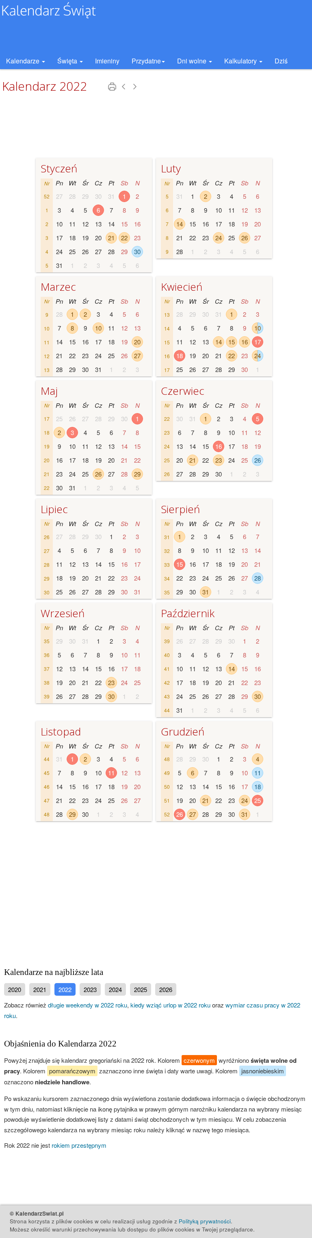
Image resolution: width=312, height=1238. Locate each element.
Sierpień (180, 509)
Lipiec (54, 509)
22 (124, 237)
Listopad (61, 731)
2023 (90, 989)
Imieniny (107, 60)
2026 (165, 989)
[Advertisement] (156, 890)
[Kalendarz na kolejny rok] (135, 89)
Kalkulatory (241, 60)
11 (111, 772)
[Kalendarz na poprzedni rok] (124, 89)
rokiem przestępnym (79, 1145)
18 (179, 355)
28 (257, 578)
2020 (14, 989)
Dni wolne (192, 60)
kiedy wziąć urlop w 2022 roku (170, 1005)
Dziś (281, 60)
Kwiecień (181, 286)
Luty (171, 168)
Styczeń (59, 168)
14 (179, 224)
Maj (49, 390)
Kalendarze (23, 60)
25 (257, 800)
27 (137, 355)
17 (257, 341)
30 (137, 251)
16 (244, 341)
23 (218, 460)
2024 (115, 989)
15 (231, 341)
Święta (68, 60)
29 (137, 474)
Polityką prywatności (205, 1221)
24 (218, 237)
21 (111, 237)
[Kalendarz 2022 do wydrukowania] (113, 89)
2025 (140, 989)
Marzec (58, 286)
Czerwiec (182, 390)
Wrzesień (62, 613)
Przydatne (146, 60)
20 (137, 341)
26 (244, 237)
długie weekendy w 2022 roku (87, 1005)
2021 (39, 989)
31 (205, 591)
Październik (187, 613)
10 (98, 328)
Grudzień (182, 731)
